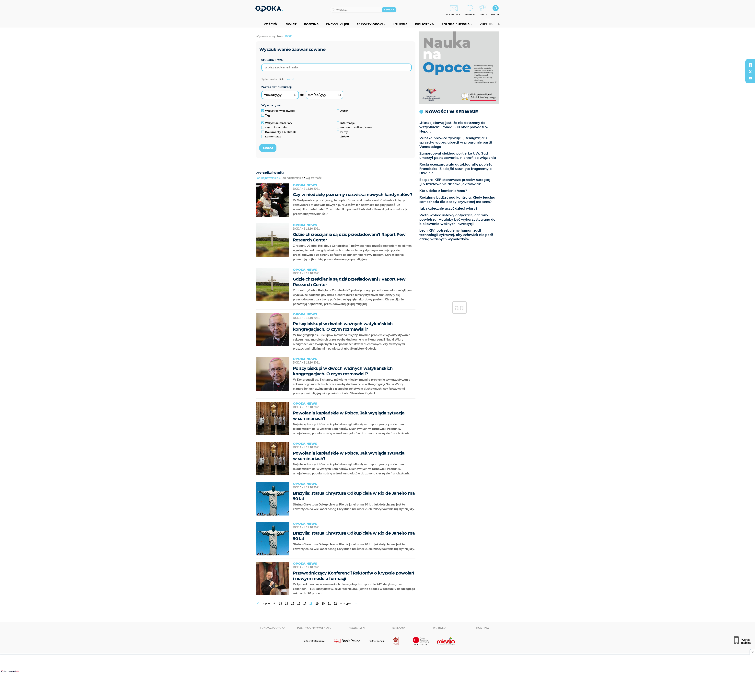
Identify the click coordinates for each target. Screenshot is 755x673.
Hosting (482, 628)
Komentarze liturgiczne (356, 127)
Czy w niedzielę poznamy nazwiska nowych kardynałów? (352, 194)
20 (323, 603)
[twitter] (750, 71)
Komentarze (273, 136)
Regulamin (356, 628)
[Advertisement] (377, 664)
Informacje (347, 122)
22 (335, 603)
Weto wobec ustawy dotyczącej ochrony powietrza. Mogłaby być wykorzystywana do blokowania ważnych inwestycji (457, 219)
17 (304, 603)
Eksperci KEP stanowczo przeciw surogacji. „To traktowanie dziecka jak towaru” (456, 181)
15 (292, 603)
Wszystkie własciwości (280, 110)
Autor (344, 110)
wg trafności (314, 178)
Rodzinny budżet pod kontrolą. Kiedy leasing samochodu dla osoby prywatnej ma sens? (457, 199)
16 (298, 603)
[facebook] (750, 65)
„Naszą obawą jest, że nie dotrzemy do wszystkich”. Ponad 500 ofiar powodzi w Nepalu (453, 126)
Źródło (344, 136)
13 (280, 603)
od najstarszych (293, 178)
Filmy (344, 131)
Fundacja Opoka (272, 628)
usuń (290, 79)
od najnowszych (267, 178)
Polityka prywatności (314, 628)
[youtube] (750, 78)
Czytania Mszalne (276, 127)
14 (286, 603)
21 (329, 603)
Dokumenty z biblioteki (280, 131)
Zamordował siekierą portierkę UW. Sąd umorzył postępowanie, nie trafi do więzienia (457, 155)
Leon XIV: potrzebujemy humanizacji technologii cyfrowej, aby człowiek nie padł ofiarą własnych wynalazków (456, 234)
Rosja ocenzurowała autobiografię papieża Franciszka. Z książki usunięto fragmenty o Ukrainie (456, 168)
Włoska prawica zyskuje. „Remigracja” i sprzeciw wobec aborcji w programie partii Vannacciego (455, 142)
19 (317, 603)
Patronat (440, 628)
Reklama (398, 628)
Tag (267, 115)
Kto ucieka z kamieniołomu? (443, 190)
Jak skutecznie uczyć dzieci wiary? (448, 208)
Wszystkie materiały (278, 122)
